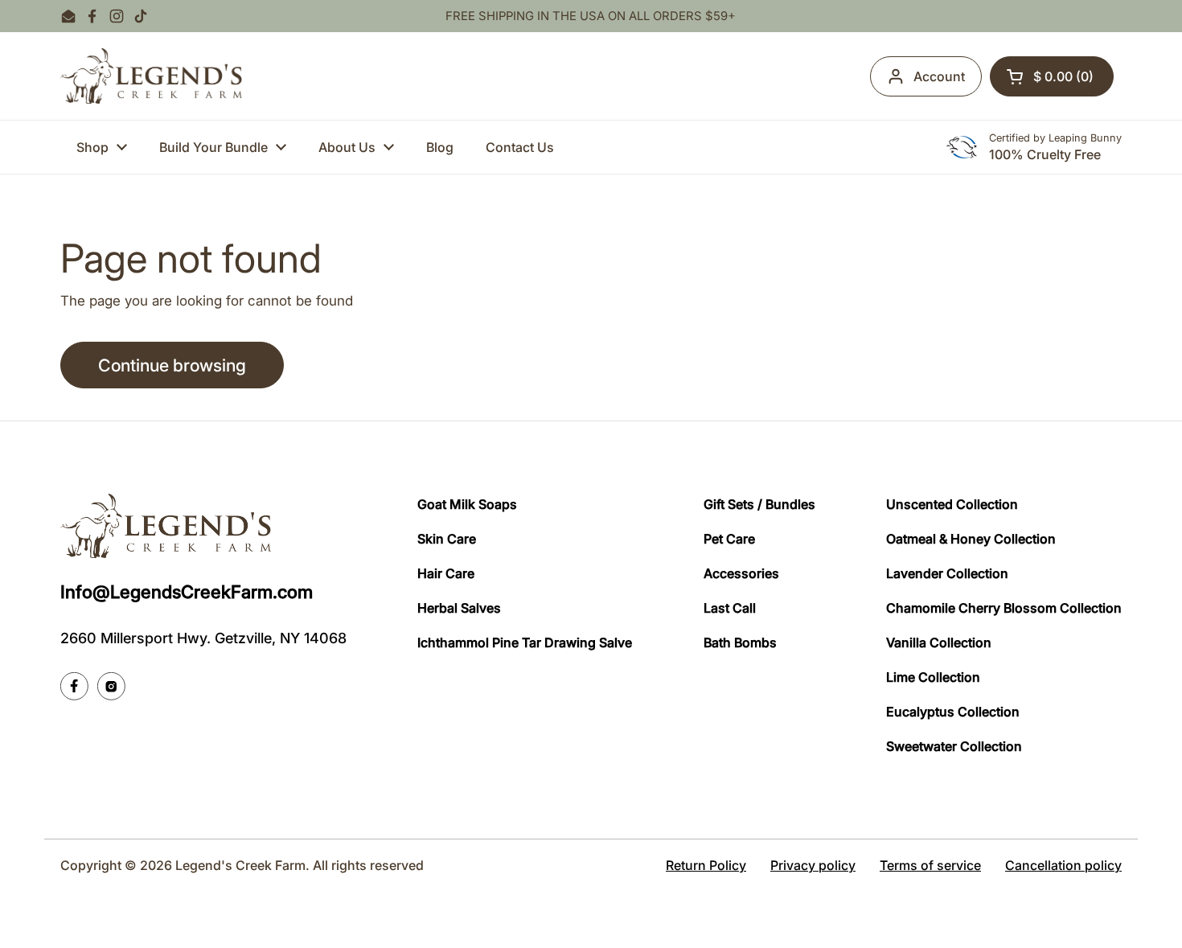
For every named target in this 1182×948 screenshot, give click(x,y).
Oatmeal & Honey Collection (971, 539)
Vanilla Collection (938, 642)
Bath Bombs (740, 642)
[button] (1052, 76)
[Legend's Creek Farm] (151, 76)
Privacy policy (813, 865)
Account (939, 76)
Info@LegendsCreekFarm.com (186, 591)
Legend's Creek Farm (240, 865)
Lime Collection (933, 677)
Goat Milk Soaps (467, 504)
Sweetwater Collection (954, 746)
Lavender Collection (947, 573)
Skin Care (446, 539)
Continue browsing (172, 365)
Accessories (741, 573)
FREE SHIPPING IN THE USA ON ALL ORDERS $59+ (590, 16)
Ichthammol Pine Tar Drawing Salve (524, 642)
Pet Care (729, 539)
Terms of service (930, 865)
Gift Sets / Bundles (759, 504)
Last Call (730, 608)
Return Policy (706, 865)
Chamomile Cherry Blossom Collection (1004, 608)
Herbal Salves (459, 608)
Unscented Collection (952, 504)
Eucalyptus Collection (953, 712)
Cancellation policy (1063, 865)
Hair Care (445, 573)
